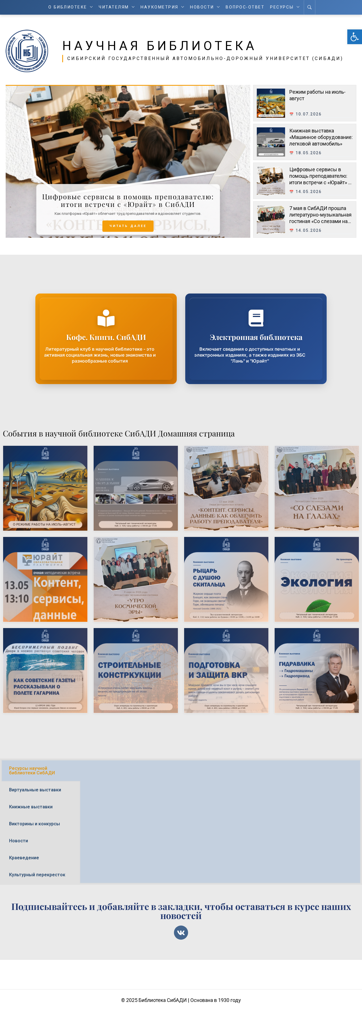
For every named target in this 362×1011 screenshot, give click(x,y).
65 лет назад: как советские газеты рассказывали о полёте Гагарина (38, 657)
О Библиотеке (67, 7)
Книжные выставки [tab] (31, 806)
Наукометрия (159, 7)
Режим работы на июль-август (38, 466)
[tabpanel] (220, 770)
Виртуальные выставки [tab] (35, 789)
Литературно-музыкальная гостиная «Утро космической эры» (130, 566)
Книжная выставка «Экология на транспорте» (312, 562)
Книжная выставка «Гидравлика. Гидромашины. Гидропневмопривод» (316, 657)
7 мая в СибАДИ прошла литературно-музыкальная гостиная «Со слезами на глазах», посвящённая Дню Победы (321, 221)
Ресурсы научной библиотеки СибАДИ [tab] (32, 771)
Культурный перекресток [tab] (37, 874)
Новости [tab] (18, 840)
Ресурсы (282, 7)
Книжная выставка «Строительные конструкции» (131, 653)
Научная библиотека (159, 45)
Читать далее (127, 226)
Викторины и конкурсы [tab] (34, 823)
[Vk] (181, 933)
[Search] (309, 7)
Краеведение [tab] (24, 857)
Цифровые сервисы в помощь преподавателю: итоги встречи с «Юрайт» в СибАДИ (225, 479)
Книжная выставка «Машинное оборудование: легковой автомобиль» (321, 137)
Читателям (114, 7)
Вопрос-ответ (245, 7)
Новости (202, 7)
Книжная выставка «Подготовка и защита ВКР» (222, 653)
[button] (354, 36)
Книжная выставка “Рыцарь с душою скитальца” (222, 562)
